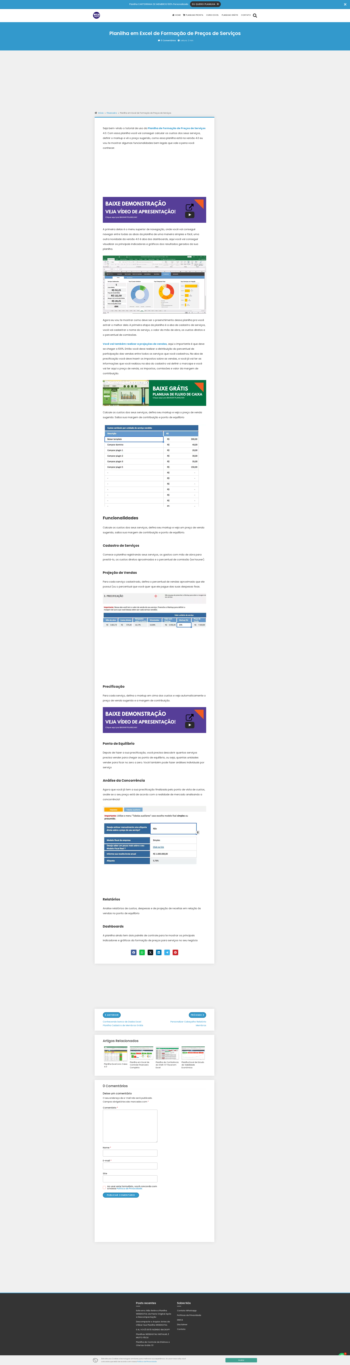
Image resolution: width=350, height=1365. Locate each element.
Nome (107, 1147)
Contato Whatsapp (187, 1310)
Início (101, 113)
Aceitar (241, 1360)
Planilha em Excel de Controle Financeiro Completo (139, 1065)
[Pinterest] (175, 952)
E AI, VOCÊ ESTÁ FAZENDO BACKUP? (153, 1329)
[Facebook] (133, 952)
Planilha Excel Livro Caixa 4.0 (115, 1065)
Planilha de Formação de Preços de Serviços (176, 128)
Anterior (113, 1015)
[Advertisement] (175, 62)
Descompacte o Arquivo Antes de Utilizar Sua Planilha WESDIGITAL (153, 1323)
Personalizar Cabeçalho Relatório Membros (188, 1023)
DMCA (180, 1320)
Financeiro (112, 113)
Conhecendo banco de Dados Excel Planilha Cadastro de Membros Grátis (123, 1023)
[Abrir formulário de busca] (255, 15)
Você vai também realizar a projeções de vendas (135, 344)
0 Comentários (168, 40)
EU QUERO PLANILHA (204, 4)
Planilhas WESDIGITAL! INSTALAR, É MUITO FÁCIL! (152, 1336)
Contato (181, 1329)
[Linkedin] (158, 952)
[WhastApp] (142, 952)
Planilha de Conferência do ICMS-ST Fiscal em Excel (167, 1065)
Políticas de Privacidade (189, 1315)
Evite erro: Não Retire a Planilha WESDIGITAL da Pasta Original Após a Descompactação (153, 1314)
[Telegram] (167, 952)
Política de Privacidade (147, 1361)
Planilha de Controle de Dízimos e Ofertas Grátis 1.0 (153, 1344)
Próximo (196, 1015)
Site (105, 1173)
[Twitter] (150, 952)
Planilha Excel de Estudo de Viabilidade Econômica (193, 1065)
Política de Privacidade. (130, 1188)
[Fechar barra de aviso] (345, 4)
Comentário (110, 1107)
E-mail (107, 1160)
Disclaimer (182, 1324)
